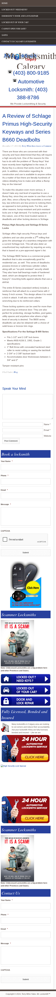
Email (46, 430)
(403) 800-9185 (31, 73)
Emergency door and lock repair (20, 15)
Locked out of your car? (15, 22)
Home (5, 3)
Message (6, 504)
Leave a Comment (43, 145)
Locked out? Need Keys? (14, 9)
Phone (4, 476)
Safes (5, 35)
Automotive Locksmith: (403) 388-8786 (28, 89)
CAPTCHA (5, 531)
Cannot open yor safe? (14, 28)
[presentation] (24, 540)
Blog (16, 372)
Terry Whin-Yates (29, 145)
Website (47, 436)
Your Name (7, 461)
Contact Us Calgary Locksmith (19, 41)
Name (46, 424)
